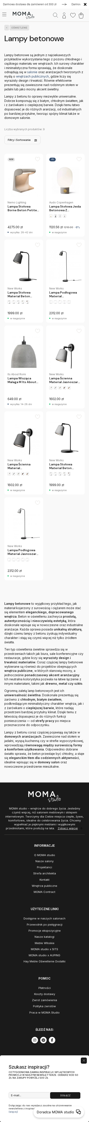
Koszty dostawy (44, 994)
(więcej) (13, 1111)
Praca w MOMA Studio (44, 1012)
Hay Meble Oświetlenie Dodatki (44, 961)
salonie (32, 72)
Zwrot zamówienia (44, 1000)
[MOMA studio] (23, 15)
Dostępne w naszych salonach (44, 918)
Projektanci (44, 867)
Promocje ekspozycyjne (45, 930)
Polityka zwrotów (44, 1006)
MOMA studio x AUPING (44, 955)
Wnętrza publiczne (44, 885)
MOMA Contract (44, 892)
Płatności (44, 988)
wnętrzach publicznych (32, 76)
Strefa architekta (44, 873)
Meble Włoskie (44, 943)
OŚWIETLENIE (19, 27)
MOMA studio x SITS (44, 949)
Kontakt (44, 879)
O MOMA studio (44, 855)
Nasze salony (44, 861)
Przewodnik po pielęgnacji (44, 924)
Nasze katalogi (44, 936)
